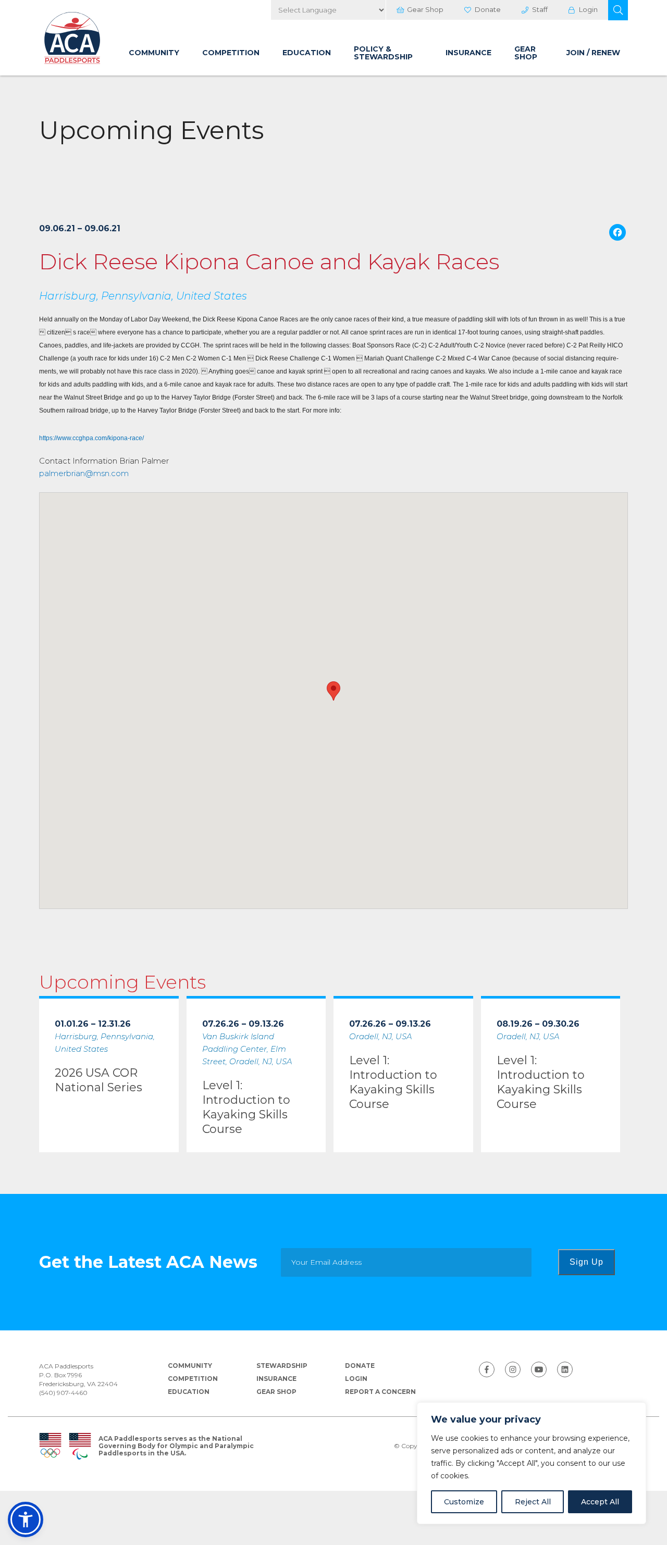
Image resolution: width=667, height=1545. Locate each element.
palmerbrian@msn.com (84, 473)
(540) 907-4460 (63, 1393)
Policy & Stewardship (383, 52)
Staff (540, 9)
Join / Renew (593, 52)
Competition (231, 52)
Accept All (600, 1501)
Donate (488, 9)
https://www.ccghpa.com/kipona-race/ (91, 438)
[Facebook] (617, 233)
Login (588, 9)
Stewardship (281, 1365)
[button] (618, 10)
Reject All (533, 1501)
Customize (464, 1501)
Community (154, 52)
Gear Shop (425, 9)
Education (306, 52)
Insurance (468, 52)
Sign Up (586, 1261)
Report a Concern (380, 1392)
